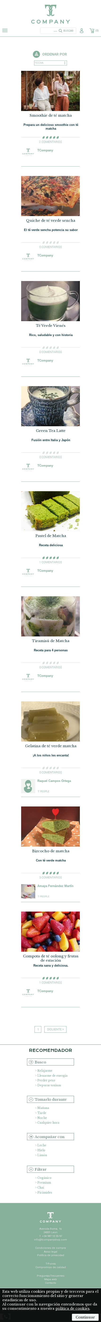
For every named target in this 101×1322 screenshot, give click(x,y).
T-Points (51, 1263)
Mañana (43, 1108)
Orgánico (44, 1178)
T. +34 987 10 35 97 (50, 1236)
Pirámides (44, 1192)
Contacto (50, 1282)
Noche (42, 1118)
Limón (42, 1155)
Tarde (41, 1113)
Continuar (85, 1317)
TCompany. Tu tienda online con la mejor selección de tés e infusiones (50, 14)
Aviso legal (50, 1251)
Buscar (68, 30)
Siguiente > (55, 1029)
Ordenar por (54, 54)
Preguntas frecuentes (50, 1275)
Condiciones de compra (50, 1248)
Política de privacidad (50, 1255)
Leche (41, 1145)
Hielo (41, 1150)
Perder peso (46, 1080)
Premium (44, 1182)
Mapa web (50, 1279)
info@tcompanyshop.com (50, 1239)
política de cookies (72, 1308)
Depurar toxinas (49, 1085)
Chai (40, 1187)
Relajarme (44, 1070)
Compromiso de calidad (50, 1267)
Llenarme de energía (52, 1075)
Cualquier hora (48, 1122)
